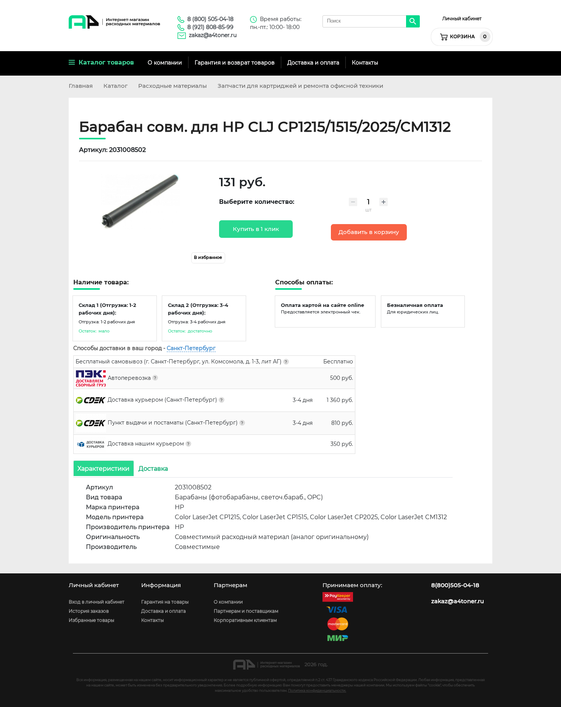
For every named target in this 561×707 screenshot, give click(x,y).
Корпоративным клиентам (245, 620)
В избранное (208, 257)
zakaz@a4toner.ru (213, 35)
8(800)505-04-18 (455, 585)
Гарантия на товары (165, 602)
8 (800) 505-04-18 (210, 19)
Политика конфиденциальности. (317, 690)
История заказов (89, 611)
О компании (165, 62)
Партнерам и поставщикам (246, 611)
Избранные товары (91, 620)
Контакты (365, 62)
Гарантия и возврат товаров (235, 62)
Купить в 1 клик (256, 229)
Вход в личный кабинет (96, 602)
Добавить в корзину (369, 232)
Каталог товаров (104, 62)
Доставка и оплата (313, 62)
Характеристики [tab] (103, 468)
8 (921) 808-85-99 (210, 27)
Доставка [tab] (153, 468)
